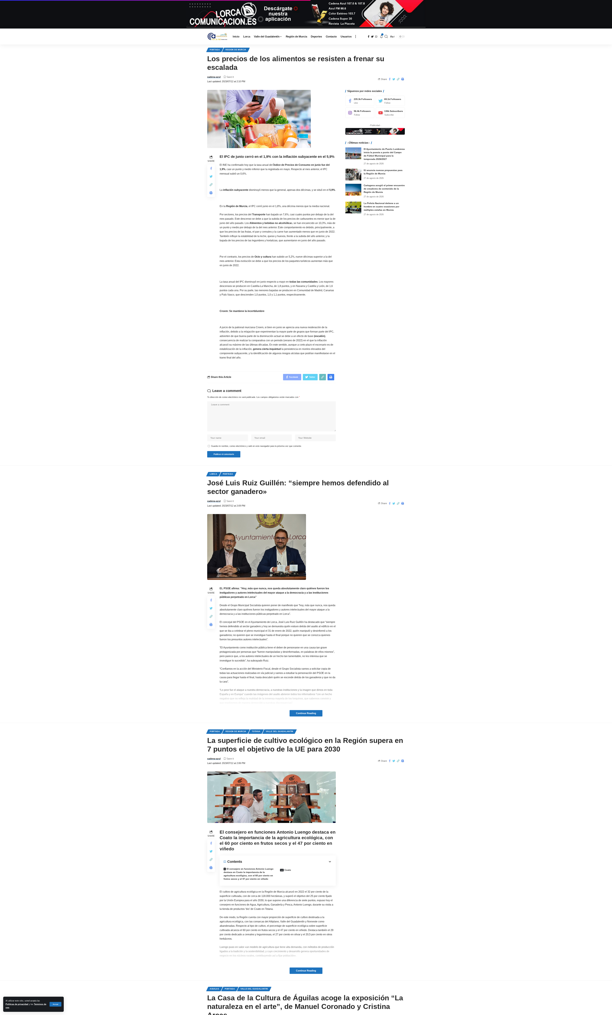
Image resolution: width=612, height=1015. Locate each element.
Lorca (213, 474)
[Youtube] (390, 113)
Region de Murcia (236, 50)
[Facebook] (360, 101)
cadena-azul (214, 77)
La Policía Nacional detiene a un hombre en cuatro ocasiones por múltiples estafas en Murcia (381, 206)
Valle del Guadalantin (279, 731)
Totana (256, 731)
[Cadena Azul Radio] (217, 37)
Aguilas (214, 989)
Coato (287, 870)
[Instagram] (360, 113)
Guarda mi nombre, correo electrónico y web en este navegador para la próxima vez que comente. (256, 446)
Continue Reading (306, 713)
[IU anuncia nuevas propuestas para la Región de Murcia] (353, 174)
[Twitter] (390, 101)
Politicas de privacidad (17, 1004)
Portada (215, 50)
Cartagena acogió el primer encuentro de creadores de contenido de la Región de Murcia (384, 188)
